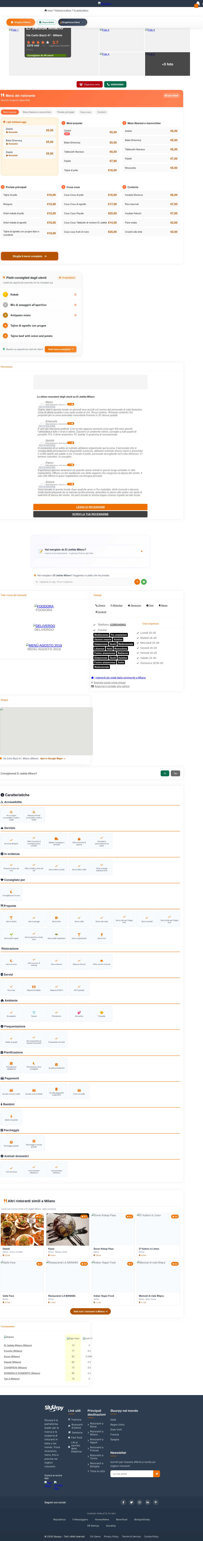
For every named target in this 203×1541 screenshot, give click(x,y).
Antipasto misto (20, 315)
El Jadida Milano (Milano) (18, 1345)
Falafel (67, 160)
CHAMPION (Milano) (15, 1367)
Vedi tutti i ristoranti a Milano (89, 1311)
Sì (165, 773)
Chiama (101, 605)
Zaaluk (9, 128)
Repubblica (59, 1519)
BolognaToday (142, 1519)
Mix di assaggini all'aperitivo (28, 305)
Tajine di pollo (71, 170)
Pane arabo (131, 222)
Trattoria (76, 1419)
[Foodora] (44, 606)
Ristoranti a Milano (96, 1433)
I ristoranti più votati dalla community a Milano (120, 677)
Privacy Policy (111, 1536)
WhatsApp (117, 605)
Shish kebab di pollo (13, 213)
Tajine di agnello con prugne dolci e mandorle (21, 233)
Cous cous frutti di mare (76, 231)
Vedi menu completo (59, 349)
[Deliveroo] (44, 626)
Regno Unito (117, 1424)
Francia (114, 1434)
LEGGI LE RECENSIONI (90, 507)
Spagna (114, 1439)
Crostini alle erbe (133, 231)
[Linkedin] (148, 1502)
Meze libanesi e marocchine (37, 112)
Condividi (101, 611)
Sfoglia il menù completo (28, 256)
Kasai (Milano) (12, 1356)
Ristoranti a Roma (96, 1425)
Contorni (101, 112)
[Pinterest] (156, 1502)
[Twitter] (131, 1502)
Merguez (8, 204)
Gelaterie (77, 1432)
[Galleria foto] (122, 40)
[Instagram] (139, 1502)
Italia (113, 1419)
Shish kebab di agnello (14, 222)
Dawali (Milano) (12, 1362)
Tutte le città (97, 1471)
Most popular (9, 112)
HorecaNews (102, 1519)
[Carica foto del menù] (144, 582)
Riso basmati (132, 204)
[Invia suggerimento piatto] (137, 582)
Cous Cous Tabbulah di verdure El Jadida (85, 222)
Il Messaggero (80, 1519)
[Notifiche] (198, 3)
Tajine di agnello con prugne (28, 325)
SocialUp (111, 1525)
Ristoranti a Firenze (96, 1449)
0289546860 (118, 624)
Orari (151, 605)
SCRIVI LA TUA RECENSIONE (90, 514)
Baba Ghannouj (14, 140)
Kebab (14, 294)
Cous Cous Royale (74, 213)
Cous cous (85, 112)
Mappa (163, 605)
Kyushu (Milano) (13, 1351)
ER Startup (93, 1525)
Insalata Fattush (133, 213)
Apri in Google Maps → (52, 758)
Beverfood (121, 1519)
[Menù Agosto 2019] (44, 645)
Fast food (76, 1437)
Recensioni (135, 605)
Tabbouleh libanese (74, 151)
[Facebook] (123, 1502)
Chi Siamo (95, 1536)
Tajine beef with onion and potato (31, 336)
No (175, 773)
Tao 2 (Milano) (12, 1378)
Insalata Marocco (134, 194)
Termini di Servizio (131, 1536)
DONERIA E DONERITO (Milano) (22, 1373)
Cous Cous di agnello (75, 204)
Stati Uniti (116, 1429)
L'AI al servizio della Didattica (76, 1447)
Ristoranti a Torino (96, 1457)
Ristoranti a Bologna (96, 1465)
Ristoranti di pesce (77, 1426)
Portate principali (65, 112)
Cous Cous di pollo (74, 194)
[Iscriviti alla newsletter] (156, 1473)
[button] (90, 551)
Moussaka (130, 167)
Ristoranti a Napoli (96, 1441)
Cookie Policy (151, 1536)
